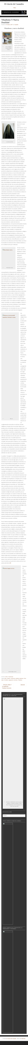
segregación (10, 680)
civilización (13, 678)
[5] (10, 563)
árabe (5, 678)
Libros (6, 676)
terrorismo (16, 680)
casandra (16, 24)
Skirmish (23, 1038)
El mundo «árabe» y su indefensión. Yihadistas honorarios (7, 686)
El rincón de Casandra (14, 4)
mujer (2, 680)
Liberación (23, 684)
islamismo (21, 678)
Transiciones (10, 676)
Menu (14, 7)
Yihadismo (20, 680)
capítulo (8, 678)
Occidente (6, 680)
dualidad (17, 678)
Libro (25, 678)
